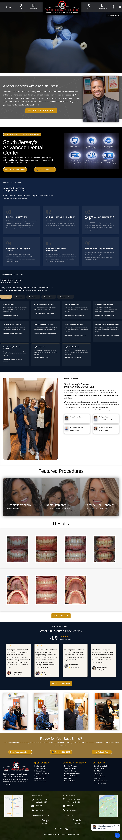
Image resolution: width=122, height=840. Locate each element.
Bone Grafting (39, 778)
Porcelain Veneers (70, 766)
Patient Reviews (100, 776)
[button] (6, 7)
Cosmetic (19, 297)
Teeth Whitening (70, 771)
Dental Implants (40, 766)
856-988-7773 (34, 9)
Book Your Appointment (15, 170)
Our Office (98, 773)
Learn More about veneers (18, 508)
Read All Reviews (61, 683)
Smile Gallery (61, 616)
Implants (6, 297)
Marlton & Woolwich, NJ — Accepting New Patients (22, 134)
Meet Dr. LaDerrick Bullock (28, 105)
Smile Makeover (70, 768)
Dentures (67, 778)
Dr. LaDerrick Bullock (77, 417)
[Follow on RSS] (66, 828)
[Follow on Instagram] (61, 828)
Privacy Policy (61, 834)
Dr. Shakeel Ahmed (76, 427)
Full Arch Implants (40, 771)
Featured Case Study (49, 834)
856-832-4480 (103, 9)
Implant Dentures (40, 776)
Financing (97, 778)
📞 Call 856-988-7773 (45, 170)
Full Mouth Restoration (72, 773)
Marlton (21, 9)
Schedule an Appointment (41, 111)
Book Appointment (100, 783)
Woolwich (89, 9)
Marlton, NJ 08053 (41, 802)
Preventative (48, 297)
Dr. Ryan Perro (104, 417)
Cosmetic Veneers (19, 504)
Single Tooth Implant (41, 773)
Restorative (33, 297)
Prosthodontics (69, 781)
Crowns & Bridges (70, 776)
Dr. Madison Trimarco (106, 427)
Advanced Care (65, 297)
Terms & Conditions (73, 834)
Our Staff (97, 771)
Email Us (39, 805)
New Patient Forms (102, 752)
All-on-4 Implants (40, 768)
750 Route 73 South (42, 799)
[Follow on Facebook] (55, 828)
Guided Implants (40, 781)
